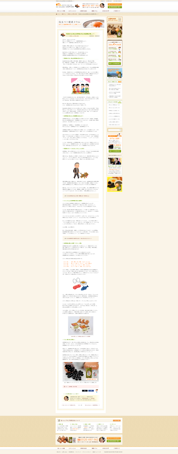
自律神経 (70, 386)
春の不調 (75, 386)
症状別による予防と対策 (72, 14)
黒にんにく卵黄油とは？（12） (114, 104)
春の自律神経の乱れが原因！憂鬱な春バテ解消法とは (78, 195)
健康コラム (64, 14)
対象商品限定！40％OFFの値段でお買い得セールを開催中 (115, 97)
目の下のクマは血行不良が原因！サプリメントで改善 (115, 93)
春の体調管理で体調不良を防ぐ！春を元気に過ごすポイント (79, 238)
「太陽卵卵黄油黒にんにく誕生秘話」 (88, 398)
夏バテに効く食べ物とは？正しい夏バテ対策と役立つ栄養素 (115, 89)
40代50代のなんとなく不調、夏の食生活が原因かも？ (115, 85)
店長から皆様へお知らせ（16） (114, 124)
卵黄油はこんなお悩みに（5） (114, 110)
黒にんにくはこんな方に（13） (114, 107)
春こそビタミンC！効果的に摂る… (69, 405)
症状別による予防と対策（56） (114, 113)
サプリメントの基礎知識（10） (114, 116)
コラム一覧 (80, 405)
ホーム (59, 14)
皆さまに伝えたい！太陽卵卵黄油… (91, 405)
